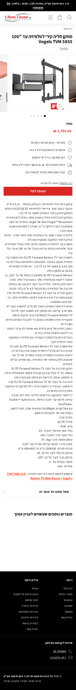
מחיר (69, 124)
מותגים (68, 606)
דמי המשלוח (66, 183)
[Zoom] (60, 106)
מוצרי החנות (65, 594)
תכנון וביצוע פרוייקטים (26, 594)
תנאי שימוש (31, 600)
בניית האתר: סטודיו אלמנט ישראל (22, 681)
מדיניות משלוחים (28, 611)
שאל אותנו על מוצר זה (54, 492)
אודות (35, 588)
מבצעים (68, 600)
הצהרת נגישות (30, 623)
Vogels (64, 48)
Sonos (68, 611)
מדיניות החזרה (30, 606)
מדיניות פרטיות (29, 617)
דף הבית (68, 28)
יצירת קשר (66, 617)
